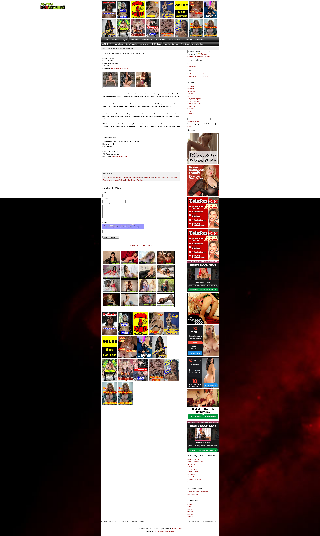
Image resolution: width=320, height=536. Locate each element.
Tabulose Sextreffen (175, 40)
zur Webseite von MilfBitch (120, 68)
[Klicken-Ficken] (52, 9)
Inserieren (115, 40)
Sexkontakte (117, 178)
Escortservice (192, 86)
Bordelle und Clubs (194, 104)
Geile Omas (184, 44)
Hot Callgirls (107, 178)
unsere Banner (147, 40)
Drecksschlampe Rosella (133, 180)
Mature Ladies (192, 91)
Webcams (191, 109)
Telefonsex (191, 106)
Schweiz (206, 76)
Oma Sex (157, 178)
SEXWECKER (192, 469)
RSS (189, 126)
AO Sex (190, 94)
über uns (191, 512)
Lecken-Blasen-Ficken (195, 462)
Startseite (106, 40)
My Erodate (191, 464)
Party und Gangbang (195, 99)
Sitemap (190, 514)
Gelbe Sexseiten (193, 459)
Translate (204, 54)
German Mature (118, 180)
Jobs (189, 111)
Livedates (189, 40)
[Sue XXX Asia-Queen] (171, 381)
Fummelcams (107, 180)
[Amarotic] (203, 163)
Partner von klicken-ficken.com (198, 492)
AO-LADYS (106, 44)
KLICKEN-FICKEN (194, 472)
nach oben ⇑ (147, 245)
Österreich (206, 74)
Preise (190, 509)
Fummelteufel (118, 44)
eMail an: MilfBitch (111, 188)
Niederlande (192, 76)
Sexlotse (190, 467)
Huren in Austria (193, 482)
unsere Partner (160, 40)
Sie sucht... (191, 89)
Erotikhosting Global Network (165, 531)
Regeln (124, 40)
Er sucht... (191, 96)
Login (189, 64)
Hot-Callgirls (156, 44)
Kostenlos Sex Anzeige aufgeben (199, 56)
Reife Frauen (174, 178)
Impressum (142, 521)
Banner (190, 507)
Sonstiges (191, 114)
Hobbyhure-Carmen (171, 44)
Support (190, 517)
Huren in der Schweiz (195, 479)
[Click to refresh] (123, 226)
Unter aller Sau (197, 44)
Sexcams (165, 178)
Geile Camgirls (131, 44)
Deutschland (192, 74)
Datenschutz (134, 40)
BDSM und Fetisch (194, 101)
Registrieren (192, 66)
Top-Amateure (145, 44)
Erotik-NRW (192, 474)
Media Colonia (177, 529)
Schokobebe (199, 40)
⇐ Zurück (134, 245)
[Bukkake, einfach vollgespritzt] (110, 334)
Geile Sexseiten (193, 494)
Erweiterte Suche (193, 121)
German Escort (193, 477)
